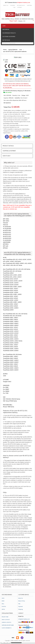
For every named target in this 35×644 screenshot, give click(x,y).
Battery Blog (6, 40)
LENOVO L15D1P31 (6, 622)
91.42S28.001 (7, 226)
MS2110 (5, 224)
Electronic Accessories (9, 36)
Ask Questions (7, 102)
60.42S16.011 (7, 232)
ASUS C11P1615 (6, 619)
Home (4, 26)
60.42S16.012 (7, 234)
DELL (3, 603)
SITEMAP (19, 7)
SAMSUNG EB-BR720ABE (8, 625)
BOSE (3, 601)
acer (20, 49)
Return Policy (21, 601)
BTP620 (5, 248)
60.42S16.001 (7, 230)
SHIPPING (29, 5)
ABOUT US (5, 5)
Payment (20, 606)
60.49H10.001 (7, 238)
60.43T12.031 (7, 236)
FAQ (14, 7)
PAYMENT (12, 5)
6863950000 (6, 242)
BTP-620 (5, 246)
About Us (20, 598)
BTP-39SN (6, 221)
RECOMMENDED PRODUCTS (9, 33)
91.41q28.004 (7, 228)
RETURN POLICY (21, 5)
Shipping (20, 609)
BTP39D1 (6, 244)
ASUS (3, 598)
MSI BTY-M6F (5, 617)
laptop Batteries (13, 49)
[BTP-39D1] (6, 62)
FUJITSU (4, 606)
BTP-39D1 (6, 219)
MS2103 (5, 222)
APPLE (3, 609)
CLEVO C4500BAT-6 (6, 628)
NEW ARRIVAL (6, 29)
